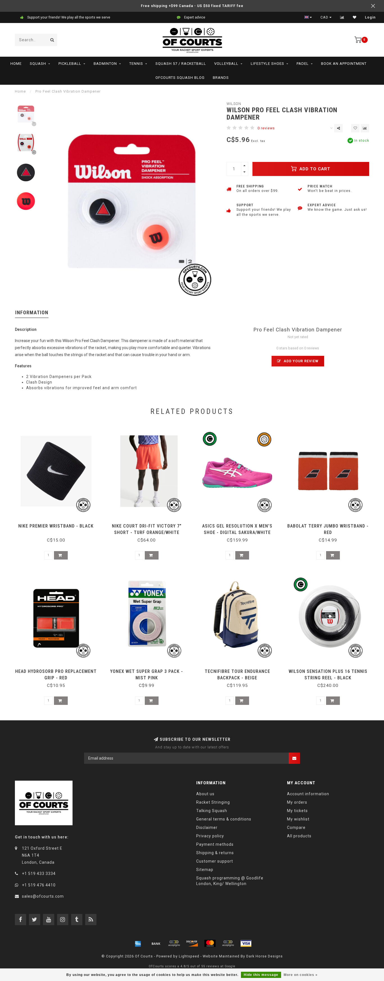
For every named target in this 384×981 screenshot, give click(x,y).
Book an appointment (344, 63)
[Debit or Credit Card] (174, 943)
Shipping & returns (215, 853)
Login (370, 17)
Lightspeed (189, 956)
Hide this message (261, 975)
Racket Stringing (213, 802)
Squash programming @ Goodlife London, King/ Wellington (229, 881)
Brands (221, 77)
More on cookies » (301, 975)
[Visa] (246, 943)
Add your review (301, 361)
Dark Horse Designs (264, 956)
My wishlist (298, 819)
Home (16, 63)
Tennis (136, 63)
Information (31, 312)
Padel (303, 63)
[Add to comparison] (365, 128)
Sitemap (204, 869)
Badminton (105, 63)
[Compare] (342, 17)
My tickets (297, 810)
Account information (308, 794)
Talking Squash (211, 810)
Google (230, 966)
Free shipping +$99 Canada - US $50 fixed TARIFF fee (192, 6)
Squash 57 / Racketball (180, 63)
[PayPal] (228, 943)
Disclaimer (207, 827)
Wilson (234, 104)
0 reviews (266, 128)
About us (205, 794)
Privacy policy (210, 836)
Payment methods (215, 844)
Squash (38, 63)
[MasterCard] (210, 943)
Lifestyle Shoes (267, 63)
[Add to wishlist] (355, 128)
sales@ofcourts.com (43, 896)
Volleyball (226, 63)
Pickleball (69, 63)
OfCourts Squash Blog (180, 77)
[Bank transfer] (156, 943)
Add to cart (314, 168)
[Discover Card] (192, 943)
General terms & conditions (223, 819)
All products (299, 836)
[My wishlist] (354, 17)
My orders (297, 802)
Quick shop (58, 524)
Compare (296, 827)
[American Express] (138, 943)
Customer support (214, 861)
